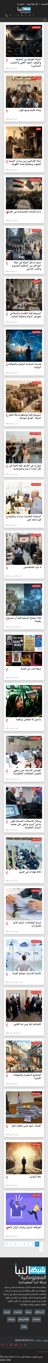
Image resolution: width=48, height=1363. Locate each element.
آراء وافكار (39, 1312)
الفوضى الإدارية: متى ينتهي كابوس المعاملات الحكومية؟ (27, 772)
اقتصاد (7, 1312)
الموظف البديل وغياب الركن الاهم (24, 1227)
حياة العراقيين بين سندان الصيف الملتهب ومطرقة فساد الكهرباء (24, 163)
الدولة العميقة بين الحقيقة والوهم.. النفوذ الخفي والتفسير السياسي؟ (25, 63)
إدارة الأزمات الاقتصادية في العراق (24, 212)
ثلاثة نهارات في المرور (30, 872)
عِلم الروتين (35, 1176)
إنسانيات (36, 1319)
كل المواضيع (32, 4)
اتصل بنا (20, 4)
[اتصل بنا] (34, 15)
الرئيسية (44, 4)
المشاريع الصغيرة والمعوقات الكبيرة (27, 1077)
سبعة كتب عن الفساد (30, 669)
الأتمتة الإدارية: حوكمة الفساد (26, 973)
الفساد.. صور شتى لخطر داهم (26, 1126)
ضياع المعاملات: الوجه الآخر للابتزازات (27, 924)
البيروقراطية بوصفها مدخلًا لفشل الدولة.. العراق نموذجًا (24, 416)
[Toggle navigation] (44, 20)
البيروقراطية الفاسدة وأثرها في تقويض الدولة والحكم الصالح (25, 315)
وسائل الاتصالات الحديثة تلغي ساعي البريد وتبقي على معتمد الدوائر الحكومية (26, 824)
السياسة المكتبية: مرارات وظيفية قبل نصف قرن (24, 518)
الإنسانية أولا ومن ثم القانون (27, 1024)
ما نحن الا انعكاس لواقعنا (28, 719)
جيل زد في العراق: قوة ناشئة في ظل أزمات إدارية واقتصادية (25, 467)
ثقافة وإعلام (23, 1319)
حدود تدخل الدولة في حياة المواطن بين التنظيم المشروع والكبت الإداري (26, 266)
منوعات (11, 1319)
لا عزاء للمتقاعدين (32, 567)
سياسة (28, 1312)
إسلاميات (18, 1312)
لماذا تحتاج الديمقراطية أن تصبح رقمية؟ (24, 620)
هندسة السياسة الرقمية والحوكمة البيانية (24, 366)
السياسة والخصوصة (42, 1351)
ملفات (24, 1327)
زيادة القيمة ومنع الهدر (30, 110)
